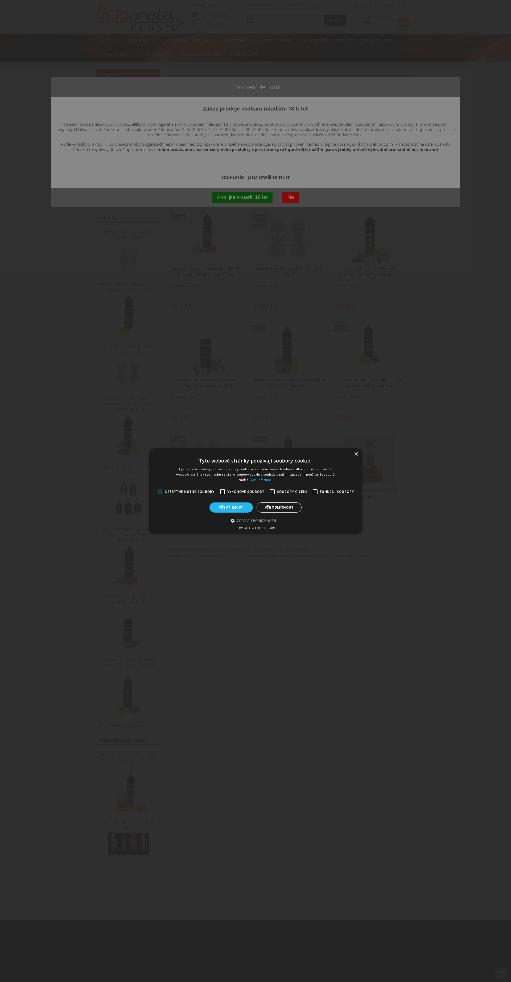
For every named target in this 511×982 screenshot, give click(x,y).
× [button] (356, 454)
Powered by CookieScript (255, 528)
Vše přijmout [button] (231, 507)
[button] (255, 520)
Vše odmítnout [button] (279, 507)
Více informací (261, 479)
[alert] (255, 491)
